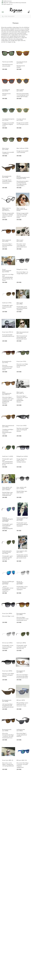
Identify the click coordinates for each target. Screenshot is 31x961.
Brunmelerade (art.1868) (6, 730)
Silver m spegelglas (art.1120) (20, 583)
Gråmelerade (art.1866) (21, 730)
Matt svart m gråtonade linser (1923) (22, 209)
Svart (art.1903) (21, 425)
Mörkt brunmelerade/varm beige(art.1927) (23, 177)
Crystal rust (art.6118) (6, 90)
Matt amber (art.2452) (20, 90)
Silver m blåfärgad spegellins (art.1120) (8, 583)
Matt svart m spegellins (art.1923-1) (6, 209)
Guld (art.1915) (6, 302)
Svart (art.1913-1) (7, 332)
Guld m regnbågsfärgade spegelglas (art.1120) (7, 519)
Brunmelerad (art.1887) (21, 671)
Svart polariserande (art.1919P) (6, 270)
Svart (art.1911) (21, 361)
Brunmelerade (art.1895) (21, 614)
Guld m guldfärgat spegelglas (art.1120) (22, 519)
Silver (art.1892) (7, 642)
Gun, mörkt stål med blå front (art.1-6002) (7, 488)
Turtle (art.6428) (7, 61)
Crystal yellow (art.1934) (21, 119)
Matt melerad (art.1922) (6, 240)
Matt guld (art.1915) (20, 303)
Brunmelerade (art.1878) (6, 701)
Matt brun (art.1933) (5, 149)
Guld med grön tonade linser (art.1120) (7, 552)
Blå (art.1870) (21, 700)
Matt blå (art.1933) (22, 148)
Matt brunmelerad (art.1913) (22, 332)
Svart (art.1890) (7, 671)
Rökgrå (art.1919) (22, 269)
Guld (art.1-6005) (7, 456)
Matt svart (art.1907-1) (20, 393)
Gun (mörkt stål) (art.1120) (22, 551)
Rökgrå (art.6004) (22, 456)
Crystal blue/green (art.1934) (8, 119)
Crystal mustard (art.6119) (22, 62)
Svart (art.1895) (7, 613)
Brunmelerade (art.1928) (6, 177)
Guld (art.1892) (21, 642)
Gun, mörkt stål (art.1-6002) (21, 488)
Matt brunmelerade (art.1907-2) (6, 393)
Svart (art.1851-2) (7, 760)
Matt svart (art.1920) (20, 240)
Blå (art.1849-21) (22, 760)
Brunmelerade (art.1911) (6, 362)
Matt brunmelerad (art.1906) (8, 426)
